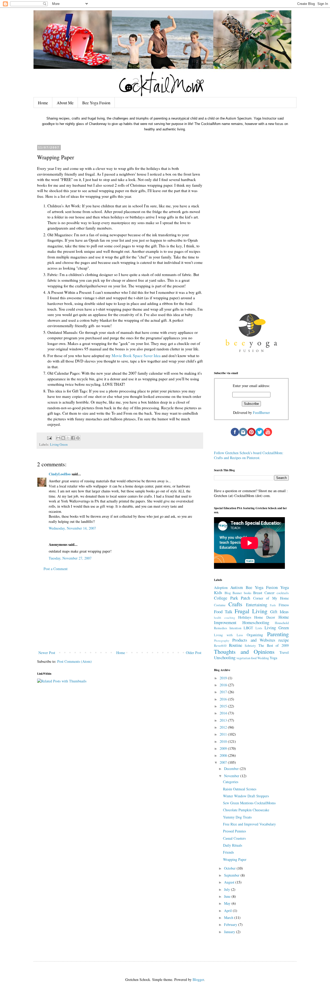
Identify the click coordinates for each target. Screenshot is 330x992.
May (228, 903)
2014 (224, 713)
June (228, 896)
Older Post (193, 652)
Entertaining (256, 605)
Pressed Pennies (234, 831)
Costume (220, 605)
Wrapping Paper (234, 859)
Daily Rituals (232, 845)
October (230, 868)
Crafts (235, 604)
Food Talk (223, 612)
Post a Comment (56, 568)
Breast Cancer (264, 592)
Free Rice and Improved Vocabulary (249, 824)
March (229, 917)
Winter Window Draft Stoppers (246, 795)
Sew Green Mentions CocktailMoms (249, 802)
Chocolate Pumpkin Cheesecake (246, 809)
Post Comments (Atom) (74, 661)
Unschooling (224, 657)
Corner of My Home (271, 598)
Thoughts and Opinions (244, 651)
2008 (224, 755)
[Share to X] (68, 437)
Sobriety (250, 645)
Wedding (263, 658)
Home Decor (264, 617)
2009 (224, 748)
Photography (221, 640)
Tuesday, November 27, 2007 (70, 558)
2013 (224, 720)
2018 (224, 684)
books (247, 593)
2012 (224, 727)
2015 (224, 706)
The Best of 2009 (273, 645)
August (229, 882)
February (231, 924)
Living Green (59, 444)
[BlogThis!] (63, 437)
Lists (258, 628)
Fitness (284, 604)
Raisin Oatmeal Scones (239, 788)
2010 (224, 741)
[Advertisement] (120, 610)
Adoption (221, 587)
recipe (283, 640)
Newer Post (46, 652)
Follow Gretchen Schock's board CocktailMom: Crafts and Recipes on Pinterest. (248, 455)
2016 (224, 699)
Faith (273, 605)
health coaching (224, 617)
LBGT (248, 627)
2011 (224, 734)
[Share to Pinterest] (77, 437)
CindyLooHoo (60, 474)
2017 (224, 691)
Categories (230, 781)
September (232, 875)
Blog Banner (233, 593)
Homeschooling (255, 622)
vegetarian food (246, 658)
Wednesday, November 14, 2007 (72, 528)
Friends (228, 852)
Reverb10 (220, 645)
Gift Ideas (279, 612)
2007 (224, 762)
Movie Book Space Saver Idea (136, 355)
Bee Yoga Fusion (96, 102)
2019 (224, 677)
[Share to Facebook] (73, 437)
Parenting (278, 634)
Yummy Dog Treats (237, 817)
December (232, 768)
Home (43, 102)
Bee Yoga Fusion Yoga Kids (251, 590)
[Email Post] (49, 437)
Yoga (273, 657)
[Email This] (58, 437)
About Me (65, 102)
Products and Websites (253, 640)
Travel (284, 652)
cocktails (283, 593)
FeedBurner (261, 412)
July (227, 889)
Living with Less (228, 635)
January (230, 931)
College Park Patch (232, 598)
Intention (235, 628)
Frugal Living (251, 611)
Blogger (198, 979)
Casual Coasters (234, 838)
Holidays (244, 617)
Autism (236, 587)
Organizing (255, 634)
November (232, 775)
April (228, 910)
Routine (235, 645)
